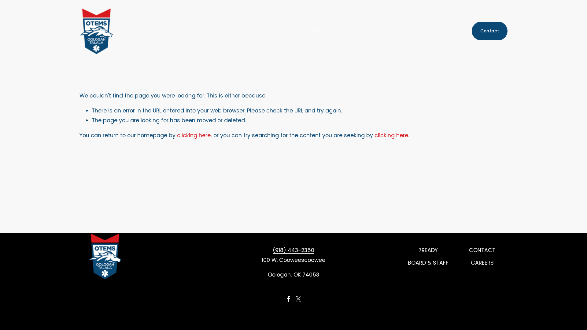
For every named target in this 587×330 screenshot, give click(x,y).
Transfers (309, 31)
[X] (457, 31)
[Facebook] (439, 31)
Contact (489, 31)
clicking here (194, 135)
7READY (343, 31)
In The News (408, 31)
